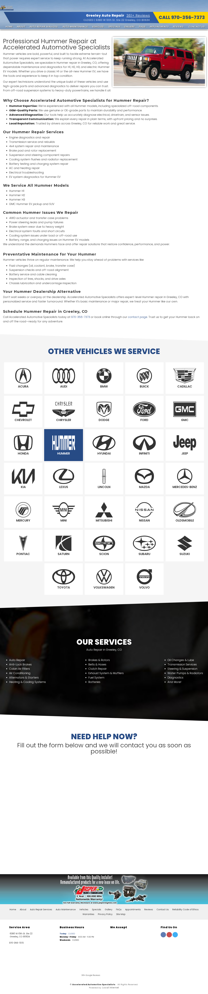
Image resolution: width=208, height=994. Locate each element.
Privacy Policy (105, 914)
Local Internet (110, 987)
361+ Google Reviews (90, 975)
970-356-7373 (80, 317)
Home (9, 26)
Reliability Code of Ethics (185, 909)
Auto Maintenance (75, 26)
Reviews (178, 26)
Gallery (129, 26)
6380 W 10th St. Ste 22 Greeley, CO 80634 (123, 20)
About (21, 26)
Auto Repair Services (44, 26)
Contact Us (197, 26)
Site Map (120, 914)
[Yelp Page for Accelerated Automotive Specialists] (169, 936)
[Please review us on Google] (128, 968)
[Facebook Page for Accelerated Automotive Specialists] (163, 936)
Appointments (159, 26)
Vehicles (98, 26)
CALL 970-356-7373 (182, 17)
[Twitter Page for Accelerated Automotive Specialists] (175, 936)
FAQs (142, 26)
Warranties (88, 914)
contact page (137, 317)
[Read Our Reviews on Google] (170, 949)
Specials (114, 26)
